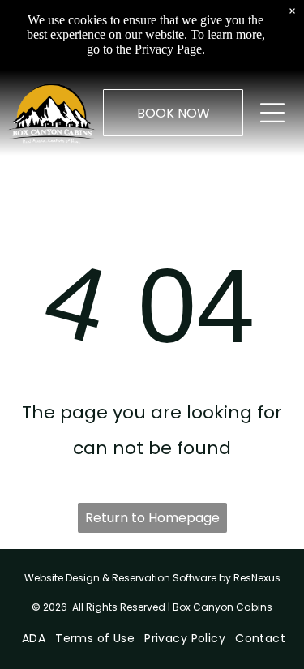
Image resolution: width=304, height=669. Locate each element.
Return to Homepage (152, 517)
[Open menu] (272, 113)
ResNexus (256, 578)
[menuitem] (32, 638)
